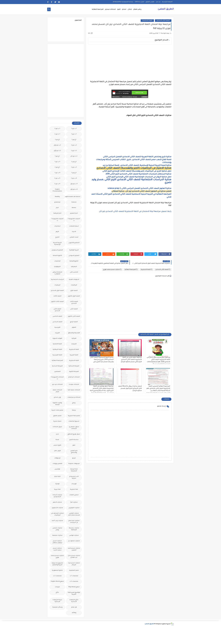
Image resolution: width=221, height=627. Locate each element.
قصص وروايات (57, 463)
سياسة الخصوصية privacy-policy (123, 2)
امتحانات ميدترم (110, 9)
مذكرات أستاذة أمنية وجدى (57, 496)
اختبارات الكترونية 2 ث (74, 219)
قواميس (57, 469)
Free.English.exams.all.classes (73, 197)
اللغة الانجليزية (147, 20)
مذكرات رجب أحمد (57, 521)
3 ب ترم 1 (57, 162)
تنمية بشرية (57, 421)
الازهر (57, 232)
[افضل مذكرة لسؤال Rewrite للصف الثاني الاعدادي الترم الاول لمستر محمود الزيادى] (130, 376)
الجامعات (57, 261)
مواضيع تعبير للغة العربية (74, 593)
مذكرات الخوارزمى (73, 508)
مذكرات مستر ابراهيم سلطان (57, 542)
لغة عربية (57, 489)
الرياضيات (74, 285)
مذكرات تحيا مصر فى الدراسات (73, 521)
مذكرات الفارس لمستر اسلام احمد (74, 514)
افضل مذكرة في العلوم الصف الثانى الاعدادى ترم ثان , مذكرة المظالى (141, 191)
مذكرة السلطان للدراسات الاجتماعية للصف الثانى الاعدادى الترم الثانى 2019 (138, 174)
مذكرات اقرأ (74, 502)
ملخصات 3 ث (74, 581)
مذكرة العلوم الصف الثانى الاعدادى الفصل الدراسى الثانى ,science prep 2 (139, 188)
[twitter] (55, 2)
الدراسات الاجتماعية (57, 279)
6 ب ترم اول (74, 189)
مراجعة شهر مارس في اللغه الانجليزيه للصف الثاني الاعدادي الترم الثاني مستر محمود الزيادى (131, 360)
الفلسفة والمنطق (74, 333)
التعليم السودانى (74, 255)
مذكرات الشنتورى (57, 508)
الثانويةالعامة (74, 261)
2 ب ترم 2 (74, 145)
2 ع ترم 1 (57, 156)
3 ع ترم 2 (57, 167)
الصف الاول (74, 290)
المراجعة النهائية (97, 9)
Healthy (57, 197)
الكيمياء (74, 344)
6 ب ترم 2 (57, 184)
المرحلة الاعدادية (57, 366)
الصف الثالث (57, 296)
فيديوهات (57, 458)
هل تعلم (74, 607)
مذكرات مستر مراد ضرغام (74, 564)
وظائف (74, 613)
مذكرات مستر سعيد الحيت (57, 549)
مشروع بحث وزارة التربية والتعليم (57, 564)
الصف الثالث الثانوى (57, 301)
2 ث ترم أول (57, 151)
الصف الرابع (74, 322)
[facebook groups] (47, 2)
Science (73, 202)
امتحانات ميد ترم (57, 384)
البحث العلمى (74, 237)
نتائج (57, 592)
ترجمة (74, 410)
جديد (57, 434)
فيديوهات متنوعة (74, 463)
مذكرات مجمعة (57, 535)
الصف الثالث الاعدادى (74, 302)
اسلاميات (57, 226)
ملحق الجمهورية (57, 570)
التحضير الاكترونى (73, 243)
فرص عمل (57, 451)
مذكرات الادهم (57, 502)
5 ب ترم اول (74, 184)
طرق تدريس (57, 445)
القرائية (74, 338)
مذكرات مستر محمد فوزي (111, 269)
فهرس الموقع (150, 2)
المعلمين (57, 371)
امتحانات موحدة (74, 384)
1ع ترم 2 (57, 139)
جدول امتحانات (57, 427)
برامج (74, 403)
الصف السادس (57, 322)
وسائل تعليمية (57, 607)
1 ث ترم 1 (74, 134)
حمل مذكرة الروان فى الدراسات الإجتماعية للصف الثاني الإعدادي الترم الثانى (138, 177)
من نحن (158, 2)
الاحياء (74, 232)
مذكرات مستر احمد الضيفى (74, 549)
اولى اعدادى (57, 397)
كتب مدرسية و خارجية (74, 477)
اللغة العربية (74, 355)
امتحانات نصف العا (74, 390)
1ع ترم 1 (74, 139)
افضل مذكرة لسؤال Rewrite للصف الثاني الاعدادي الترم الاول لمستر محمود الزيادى (130, 389)
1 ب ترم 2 (57, 128)
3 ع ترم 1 (73, 173)
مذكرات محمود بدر (74, 541)
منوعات (57, 587)
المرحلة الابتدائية (74, 366)
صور (74, 445)
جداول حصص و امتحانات (74, 427)
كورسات (74, 484)
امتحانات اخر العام (74, 377)
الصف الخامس (57, 316)
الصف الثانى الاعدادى (163, 20)
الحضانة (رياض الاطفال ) (57, 273)
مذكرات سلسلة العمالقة (74, 529)
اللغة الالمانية (57, 344)
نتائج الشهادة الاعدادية (74, 600)
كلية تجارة (57, 476)
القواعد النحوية (57, 338)
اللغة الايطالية (57, 349)
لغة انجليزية (74, 489)
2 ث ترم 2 (74, 151)
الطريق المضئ (166, 9)
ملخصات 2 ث (57, 576)
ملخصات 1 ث (74, 576)
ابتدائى (130, 9)
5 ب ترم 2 (57, 178)
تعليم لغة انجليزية (74, 416)
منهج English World (57, 581)
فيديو (74, 458)
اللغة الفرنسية (57, 355)
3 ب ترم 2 (74, 167)
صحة (57, 440)
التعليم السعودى (57, 250)
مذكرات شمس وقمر (57, 529)
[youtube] (59, 2)
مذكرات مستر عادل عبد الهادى (74, 556)
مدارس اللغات (74, 495)
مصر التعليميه (74, 570)
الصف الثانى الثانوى (74, 316)
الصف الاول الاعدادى (57, 290)
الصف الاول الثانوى (74, 296)
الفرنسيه (57, 327)
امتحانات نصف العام (57, 391)
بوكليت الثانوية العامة (57, 404)
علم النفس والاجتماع (74, 451)
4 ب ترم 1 (57, 173)
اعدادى (124, 9)
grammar (57, 202)
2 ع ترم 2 (74, 162)
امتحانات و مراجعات (74, 397)
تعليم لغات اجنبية (57, 410)
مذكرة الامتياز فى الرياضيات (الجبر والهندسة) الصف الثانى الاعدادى (133, 168)
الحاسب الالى (74, 272)
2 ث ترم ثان (73, 156)
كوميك (57, 484)
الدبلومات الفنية (74, 279)
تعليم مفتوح (57, 416)
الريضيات (57, 285)
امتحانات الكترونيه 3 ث (57, 378)
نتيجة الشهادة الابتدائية (57, 600)
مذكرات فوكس (74, 535)
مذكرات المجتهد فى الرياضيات (57, 514)
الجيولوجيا (57, 266)
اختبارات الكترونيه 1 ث (57, 219)
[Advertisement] (129, 62)
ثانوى (119, 9)
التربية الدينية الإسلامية (57, 243)
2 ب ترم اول (57, 145)
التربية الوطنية (74, 250)
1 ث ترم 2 (57, 134)
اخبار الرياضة (57, 213)
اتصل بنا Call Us (139, 2)
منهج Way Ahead (74, 587)
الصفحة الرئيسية (167, 2)
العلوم (74, 327)
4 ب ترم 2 (74, 178)
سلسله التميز (74, 440)
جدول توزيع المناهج (74, 434)
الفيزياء (57, 333)
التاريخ (57, 237)
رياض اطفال (137, 9)
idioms (74, 208)
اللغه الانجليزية (74, 360)
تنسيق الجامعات (73, 421)
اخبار (57, 208)
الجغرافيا (74, 266)
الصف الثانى (74, 309)
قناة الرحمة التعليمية (74, 470)
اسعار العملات (74, 226)
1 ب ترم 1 (74, 128)
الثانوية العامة (57, 255)
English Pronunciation (57, 190)
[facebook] (51, 2)
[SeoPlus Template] (172, 624)
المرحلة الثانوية (74, 371)
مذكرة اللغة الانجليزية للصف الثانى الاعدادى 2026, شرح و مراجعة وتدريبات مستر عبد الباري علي (101, 360)
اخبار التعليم (74, 213)
